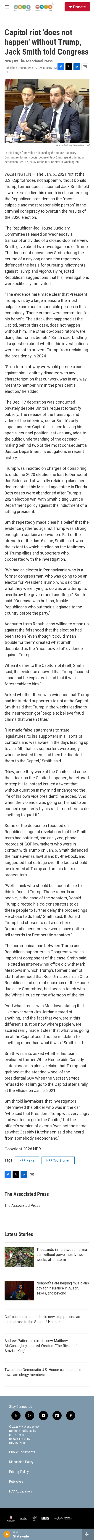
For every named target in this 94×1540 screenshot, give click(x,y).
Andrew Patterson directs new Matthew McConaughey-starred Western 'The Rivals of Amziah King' (41, 1346)
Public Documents (22, 1452)
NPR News (26, 1160)
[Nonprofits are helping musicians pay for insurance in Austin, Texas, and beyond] (19, 1290)
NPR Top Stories (58, 1160)
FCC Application (20, 1491)
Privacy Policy (19, 1472)
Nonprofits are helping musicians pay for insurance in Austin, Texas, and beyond (63, 1288)
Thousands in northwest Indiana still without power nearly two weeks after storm (62, 1254)
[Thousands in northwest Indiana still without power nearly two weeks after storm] (19, 1257)
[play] (7, 1534)
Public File (16, 1481)
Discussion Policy (21, 1462)
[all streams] (88, 1534)
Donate (79, 7)
